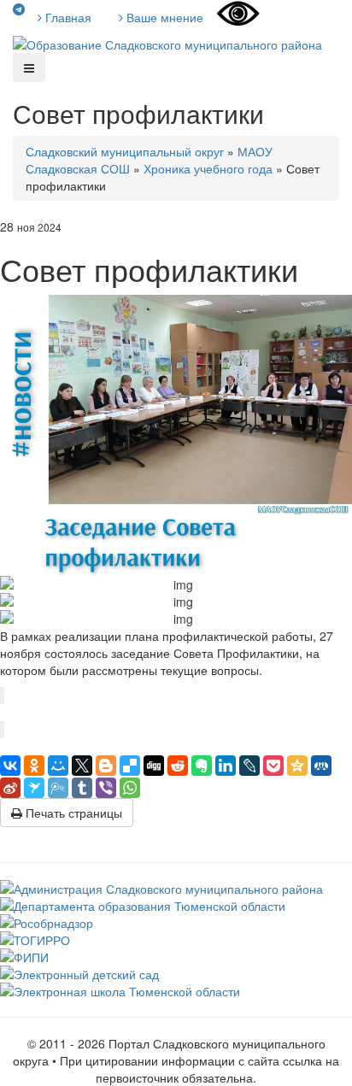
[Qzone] (297, 765)
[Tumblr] (82, 788)
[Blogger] (106, 765)
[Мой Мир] (58, 765)
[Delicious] (130, 765)
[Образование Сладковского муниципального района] (167, 42)
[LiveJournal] (249, 765)
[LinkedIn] (225, 765)
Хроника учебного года (208, 168)
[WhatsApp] (130, 788)
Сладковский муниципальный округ (125, 151)
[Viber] (106, 788)
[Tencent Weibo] (58, 788)
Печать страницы (72, 812)
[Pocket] (273, 765)
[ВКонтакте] (10, 765)
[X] (82, 765)
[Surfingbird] (34, 788)
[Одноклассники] (34, 765)
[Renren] (321, 765)
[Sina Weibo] (10, 788)
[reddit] (177, 765)
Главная (66, 17)
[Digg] (154, 765)
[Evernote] (201, 765)
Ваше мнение (163, 17)
